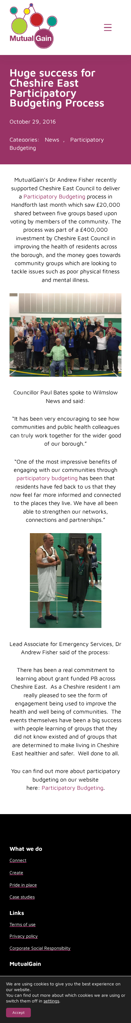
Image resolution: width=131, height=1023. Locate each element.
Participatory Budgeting (54, 196)
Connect (18, 860)
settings (51, 1000)
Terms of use (23, 924)
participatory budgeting (47, 477)
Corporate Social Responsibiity (40, 948)
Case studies (22, 896)
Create (16, 872)
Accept (18, 1012)
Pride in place (23, 884)
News (52, 139)
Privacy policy (24, 936)
